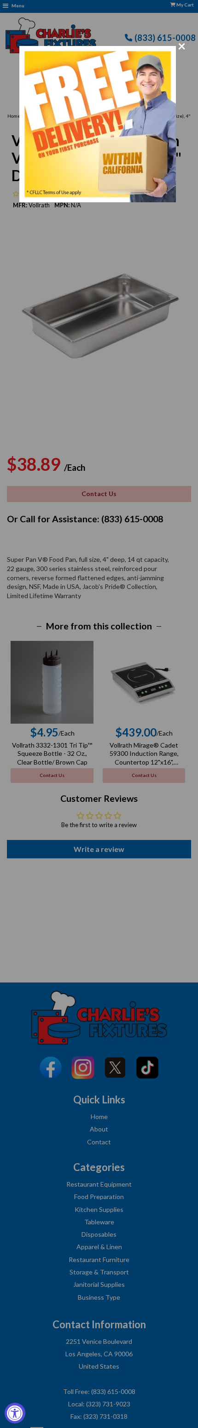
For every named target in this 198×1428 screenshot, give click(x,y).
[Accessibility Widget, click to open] (15, 1413)
